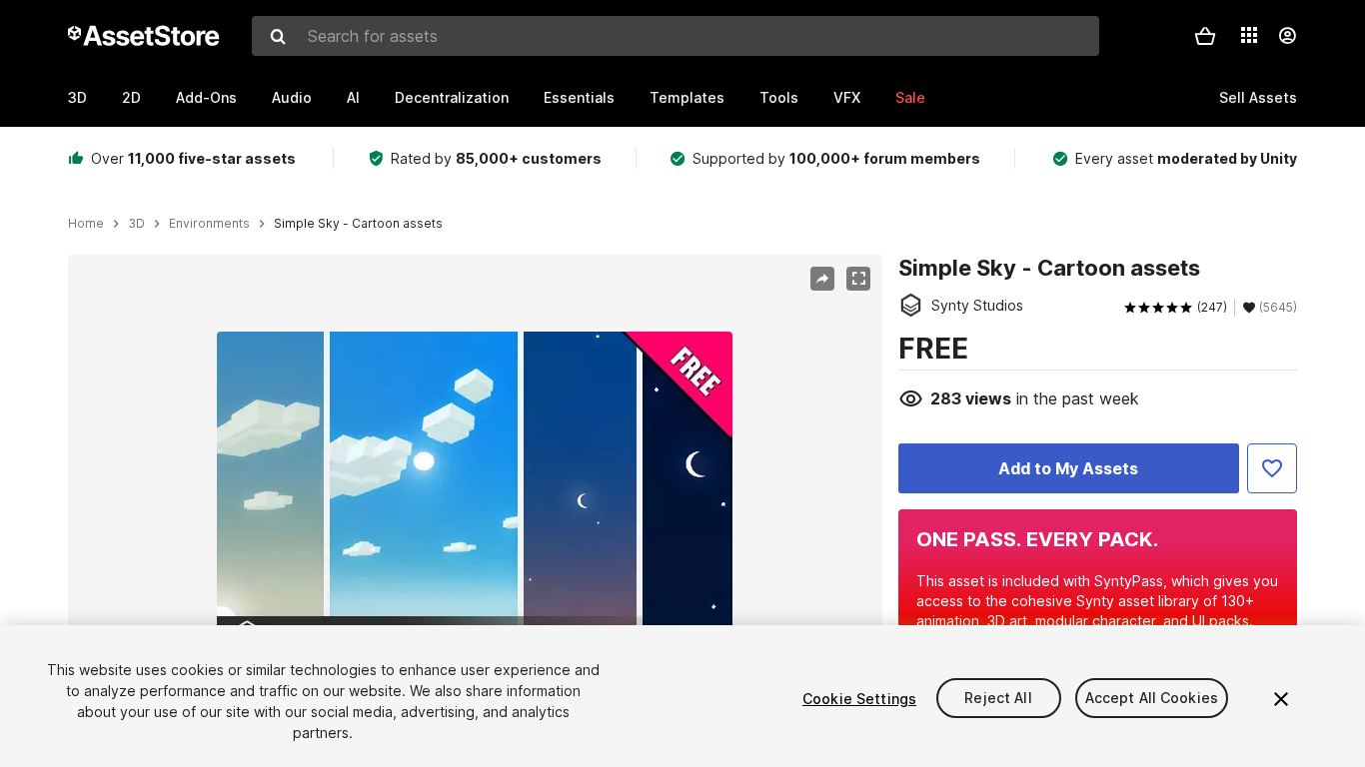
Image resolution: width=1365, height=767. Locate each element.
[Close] (1281, 699)
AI (353, 97)
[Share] (822, 279)
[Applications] (1249, 35)
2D (131, 97)
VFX (846, 97)
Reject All (997, 698)
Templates (687, 97)
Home (86, 224)
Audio (292, 97)
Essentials (579, 97)
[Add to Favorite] (1272, 468)
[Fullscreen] (858, 279)
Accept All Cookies (1152, 698)
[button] (1205, 36)
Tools (778, 97)
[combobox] (675, 36)
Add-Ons (206, 97)
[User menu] (1287, 36)
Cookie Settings (859, 698)
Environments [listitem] (209, 224)
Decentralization (452, 97)
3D (77, 97)
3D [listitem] (136, 224)
